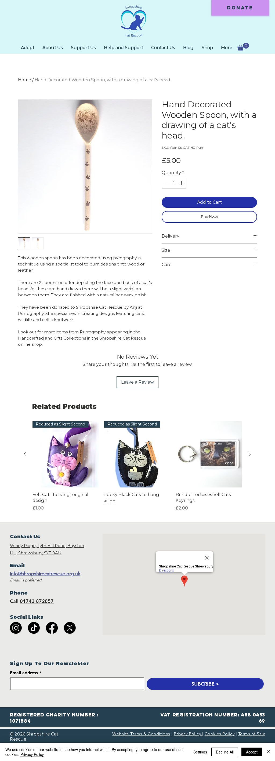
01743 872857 (37, 601)
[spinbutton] (174, 183)
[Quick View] (209, 454)
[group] (137, 469)
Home (24, 79)
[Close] (268, 752)
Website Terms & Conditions (141, 733)
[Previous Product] (24, 454)
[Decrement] (166, 183)
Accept (252, 752)
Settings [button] (200, 752)
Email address (24, 673)
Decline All (225, 752)
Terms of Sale (251, 733)
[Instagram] (16, 628)
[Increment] (182, 183)
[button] (243, 46)
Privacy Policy (188, 733)
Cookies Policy (220, 733)
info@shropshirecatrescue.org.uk (45, 574)
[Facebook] (52, 628)
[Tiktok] (34, 628)
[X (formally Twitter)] (70, 628)
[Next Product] (250, 454)
